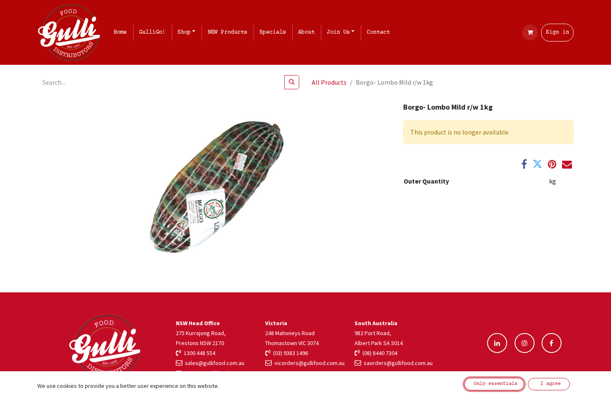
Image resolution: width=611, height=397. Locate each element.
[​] (497, 343)
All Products (329, 82)
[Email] (567, 164)
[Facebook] (524, 164)
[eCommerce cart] (530, 32)
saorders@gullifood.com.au (397, 363)
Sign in (557, 32)
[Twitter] (537, 164)
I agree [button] (549, 384)
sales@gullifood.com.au (213, 363)
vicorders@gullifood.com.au (308, 363)
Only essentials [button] (494, 384)
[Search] (291, 82)
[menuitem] (121, 32)
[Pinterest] (552, 164)
